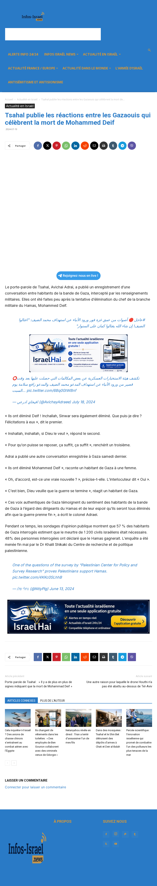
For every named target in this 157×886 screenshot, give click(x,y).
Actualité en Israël (100, 54)
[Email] (94, 146)
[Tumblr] (113, 146)
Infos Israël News (59, 54)
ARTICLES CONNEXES (21, 700)
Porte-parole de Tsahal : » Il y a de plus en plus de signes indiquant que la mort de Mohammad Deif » (38, 684)
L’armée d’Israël (129, 68)
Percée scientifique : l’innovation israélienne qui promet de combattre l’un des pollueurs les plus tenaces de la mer (138, 742)
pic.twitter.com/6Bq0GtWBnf (51, 390)
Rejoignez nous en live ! (80, 276)
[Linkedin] (75, 146)
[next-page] (14, 763)
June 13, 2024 (61, 589)
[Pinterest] (57, 146)
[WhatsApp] (66, 146)
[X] (47, 146)
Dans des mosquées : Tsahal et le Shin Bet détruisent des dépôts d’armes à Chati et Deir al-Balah (109, 738)
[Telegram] (122, 146)
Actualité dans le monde (85, 68)
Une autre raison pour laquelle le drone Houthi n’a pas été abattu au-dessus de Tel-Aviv (119, 684)
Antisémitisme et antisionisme (35, 82)
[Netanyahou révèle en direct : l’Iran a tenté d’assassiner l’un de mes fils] (78, 718)
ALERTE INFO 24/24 (23, 54)
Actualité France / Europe (31, 68)
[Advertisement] (53, 34)
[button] (149, 50)
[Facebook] (38, 146)
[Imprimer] (104, 146)
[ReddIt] (85, 146)
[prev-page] (7, 763)
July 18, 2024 (83, 402)
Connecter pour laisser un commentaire (35, 787)
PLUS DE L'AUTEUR (52, 700)
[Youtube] (115, 844)
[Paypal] (125, 834)
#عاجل (139, 320)
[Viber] (132, 146)
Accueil (9, 99)
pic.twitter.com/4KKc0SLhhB (37, 577)
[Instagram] (115, 834)
